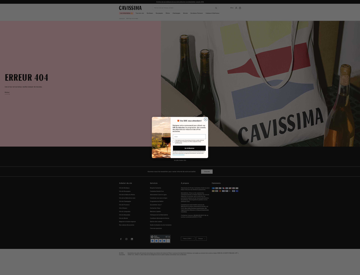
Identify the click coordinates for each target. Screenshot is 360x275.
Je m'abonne (189, 148)
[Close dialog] (205, 119)
